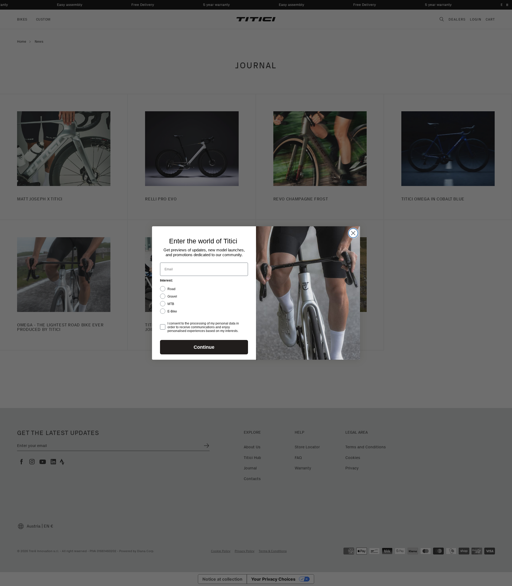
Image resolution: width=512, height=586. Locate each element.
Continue (204, 347)
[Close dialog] (353, 233)
